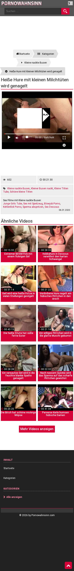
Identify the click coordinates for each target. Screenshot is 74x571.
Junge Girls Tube (12, 203)
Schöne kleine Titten (21, 191)
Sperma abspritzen (33, 206)
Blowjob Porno (52, 203)
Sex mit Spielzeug (33, 203)
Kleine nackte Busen (18, 188)
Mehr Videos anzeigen (36, 429)
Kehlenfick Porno (12, 206)
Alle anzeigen (14, 497)
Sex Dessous (52, 206)
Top (68, 565)
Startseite (8, 468)
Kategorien (9, 478)
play (45, 115)
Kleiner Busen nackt (42, 188)
